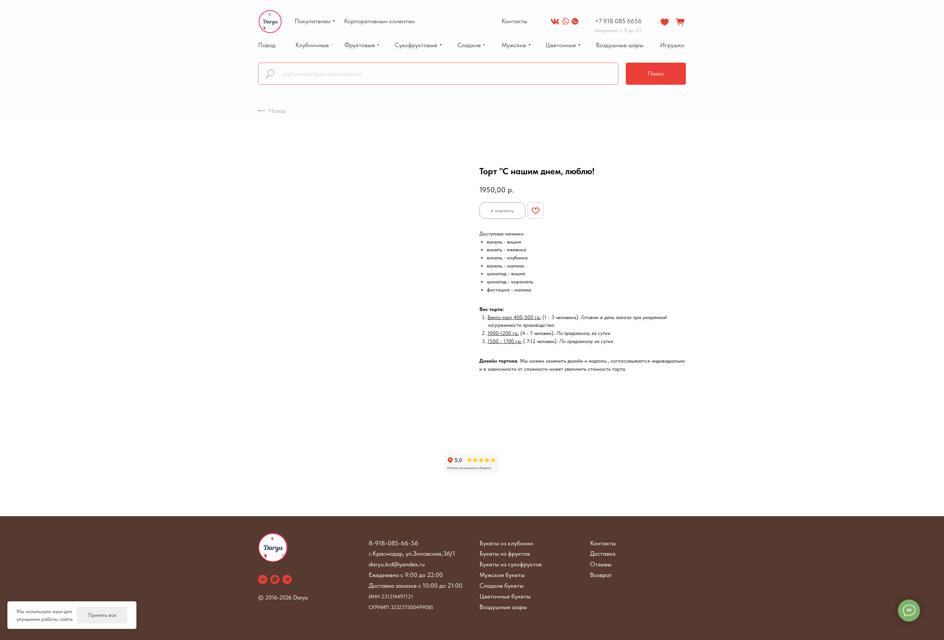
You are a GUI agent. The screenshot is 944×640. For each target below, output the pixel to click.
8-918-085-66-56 (393, 543)
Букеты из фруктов (504, 553)
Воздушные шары (503, 607)
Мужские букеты (502, 574)
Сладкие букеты (501, 585)
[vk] (262, 579)
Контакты (603, 543)
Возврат (601, 574)
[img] (555, 21)
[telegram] (287, 579)
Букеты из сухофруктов (510, 564)
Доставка (602, 553)
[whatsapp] (275, 579)
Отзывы (600, 564)
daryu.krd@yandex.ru (397, 564)
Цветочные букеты (505, 596)
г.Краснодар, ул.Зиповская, (406, 553)
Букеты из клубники (506, 543)
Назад (277, 110)
